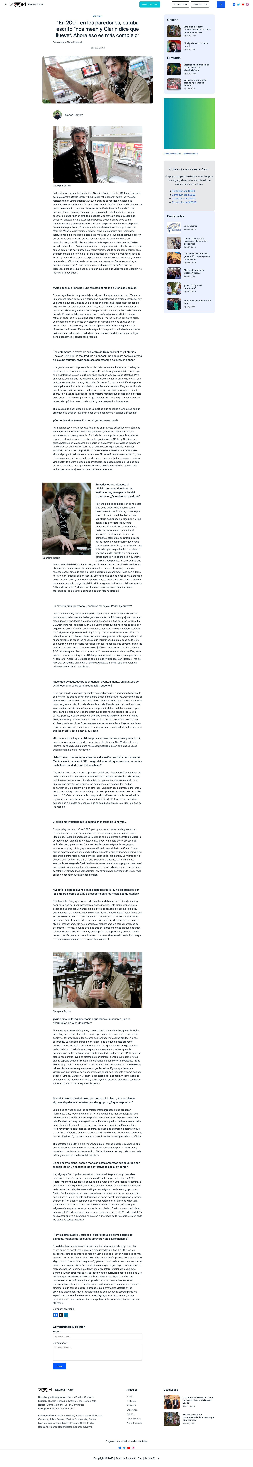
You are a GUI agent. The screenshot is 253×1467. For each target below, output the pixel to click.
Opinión (172, 20)
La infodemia (190, 226)
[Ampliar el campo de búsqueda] (221, 4)
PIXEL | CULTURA (149, 4)
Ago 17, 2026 (189, 89)
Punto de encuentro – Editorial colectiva (181, 154)
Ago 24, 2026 (190, 73)
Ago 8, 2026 (189, 306)
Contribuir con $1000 (183, 191)
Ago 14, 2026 (190, 229)
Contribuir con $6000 (183, 198)
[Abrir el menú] (5, 4)
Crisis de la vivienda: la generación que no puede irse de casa (197, 256)
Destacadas (175, 216)
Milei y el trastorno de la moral (196, 44)
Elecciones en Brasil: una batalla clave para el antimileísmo (196, 67)
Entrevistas (97, 16)
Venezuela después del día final (197, 302)
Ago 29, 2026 (190, 35)
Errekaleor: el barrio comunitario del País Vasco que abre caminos (197, 29)
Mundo (176, 58)
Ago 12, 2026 (190, 262)
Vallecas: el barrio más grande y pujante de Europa (195, 83)
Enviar (59, 1366)
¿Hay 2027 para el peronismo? (193, 286)
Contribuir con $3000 (183, 194)
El (169, 58)
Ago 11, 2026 (189, 276)
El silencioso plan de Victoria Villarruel (194, 271)
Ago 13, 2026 (190, 247)
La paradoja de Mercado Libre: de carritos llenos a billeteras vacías (198, 1400)
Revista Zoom (64, 1390)
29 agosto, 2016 (98, 48)
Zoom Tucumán (200, 4)
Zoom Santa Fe (180, 4)
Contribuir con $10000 (184, 202)
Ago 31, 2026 (189, 1406)
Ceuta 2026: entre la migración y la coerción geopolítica (195, 241)
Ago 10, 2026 (190, 291)
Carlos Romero (74, 114)
